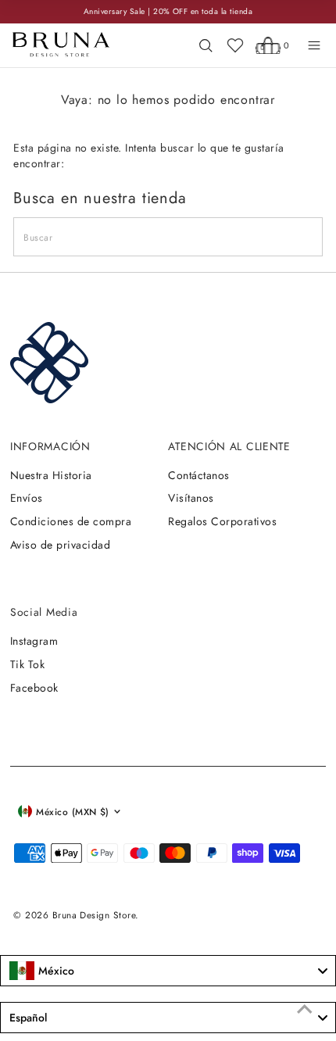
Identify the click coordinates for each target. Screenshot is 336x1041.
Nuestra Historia (51, 475)
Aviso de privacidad (60, 545)
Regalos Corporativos (222, 521)
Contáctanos (198, 475)
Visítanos (190, 498)
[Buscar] (205, 45)
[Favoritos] (235, 45)
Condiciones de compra (70, 521)
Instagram (34, 641)
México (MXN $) (72, 811)
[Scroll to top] (304, 1009)
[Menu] (314, 45)
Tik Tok (27, 664)
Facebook (34, 688)
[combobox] (168, 970)
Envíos (26, 498)
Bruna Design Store (94, 914)
